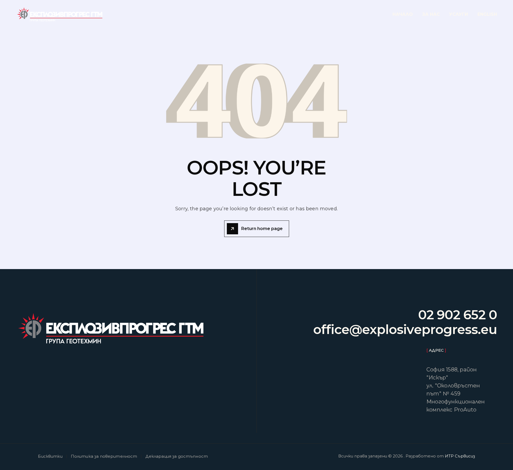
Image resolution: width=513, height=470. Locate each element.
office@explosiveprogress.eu (405, 329)
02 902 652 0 (457, 315)
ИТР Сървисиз (460, 456)
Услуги (458, 14)
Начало (402, 14)
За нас (431, 14)
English (487, 14)
